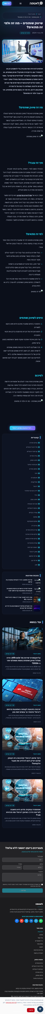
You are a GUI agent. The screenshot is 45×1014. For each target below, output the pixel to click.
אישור (31, 1010)
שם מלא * (40, 856)
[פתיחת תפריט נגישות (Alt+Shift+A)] (40, 1009)
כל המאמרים (39, 941)
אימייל (20, 864)
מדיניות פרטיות (38, 950)
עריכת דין (34, 526)
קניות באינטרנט (32, 543)
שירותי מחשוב (33, 556)
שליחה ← (22, 890)
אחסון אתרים (33, 469)
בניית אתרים (33, 456)
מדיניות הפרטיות (11, 1002)
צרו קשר (7, 3)
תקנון (41, 947)
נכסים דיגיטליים (32, 508)
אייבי (36, 473)
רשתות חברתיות (32, 547)
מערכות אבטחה (32, 504)
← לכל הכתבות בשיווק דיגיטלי (22, 428)
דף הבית (40, 932)
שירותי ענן (34, 560)
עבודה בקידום (33, 512)
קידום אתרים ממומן (31, 539)
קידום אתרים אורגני (31, 534)
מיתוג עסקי (33, 499)
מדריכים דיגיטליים (31, 447)
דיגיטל (35, 486)
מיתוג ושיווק (33, 460)
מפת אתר (40, 944)
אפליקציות (34, 482)
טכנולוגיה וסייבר (32, 464)
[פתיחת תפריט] (20, 3)
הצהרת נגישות (38, 953)
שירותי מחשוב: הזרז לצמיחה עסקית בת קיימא (29, 988)
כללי (36, 495)
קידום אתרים (33, 443)
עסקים (35, 517)
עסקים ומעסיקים (32, 521)
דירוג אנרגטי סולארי (31, 491)
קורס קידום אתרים (31, 530)
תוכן (36, 565)
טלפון (41, 864)
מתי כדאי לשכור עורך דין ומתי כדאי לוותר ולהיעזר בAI (27, 996)
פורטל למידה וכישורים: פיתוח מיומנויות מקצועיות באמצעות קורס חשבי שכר (24, 992)
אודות (41, 935)
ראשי (39, 14)
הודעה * (40, 871)
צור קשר (40, 938)
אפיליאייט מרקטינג (24, 195)
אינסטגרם (34, 478)
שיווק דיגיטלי (31, 14)
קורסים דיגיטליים (32, 451)
